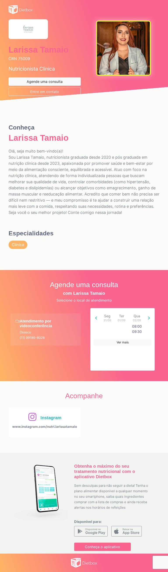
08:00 (137, 326)
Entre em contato (44, 91)
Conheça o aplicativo (102, 547)
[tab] (45, 329)
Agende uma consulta (45, 81)
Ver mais (123, 342)
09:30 (137, 331)
